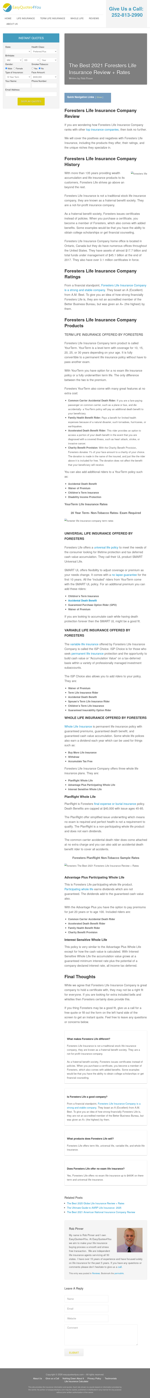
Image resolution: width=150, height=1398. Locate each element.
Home (8, 18)
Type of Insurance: (14, 72)
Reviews (94, 18)
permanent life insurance (87, 653)
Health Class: (38, 47)
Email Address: (12, 89)
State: (8, 47)
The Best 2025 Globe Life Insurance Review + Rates (95, 1203)
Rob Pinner (87, 78)
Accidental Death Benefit (82, 600)
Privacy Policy (94, 1378)
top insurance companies (102, 129)
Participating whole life (78, 889)
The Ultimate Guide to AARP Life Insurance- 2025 (94, 1207)
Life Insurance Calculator (76, 1381)
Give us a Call (52, 1378)
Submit (74, 1352)
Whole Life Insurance (78, 726)
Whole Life (77, 18)
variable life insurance (84, 644)
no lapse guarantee (124, 574)
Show (99, 97)
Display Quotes (31, 101)
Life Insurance (26, 18)
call (120, 1267)
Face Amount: (38, 72)
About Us (12, 23)
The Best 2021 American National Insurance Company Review (101, 1212)
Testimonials (111, 1378)
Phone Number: (39, 81)
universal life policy (106, 547)
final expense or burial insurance (115, 803)
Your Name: (11, 81)
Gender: (9, 64)
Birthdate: (10, 55)
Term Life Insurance (52, 18)
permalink (119, 1273)
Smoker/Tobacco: (39, 64)
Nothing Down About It (73, 1378)
